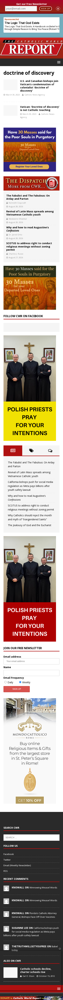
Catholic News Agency (34, 94)
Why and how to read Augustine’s (27, 229)
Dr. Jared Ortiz (15, 234)
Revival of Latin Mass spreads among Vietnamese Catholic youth (30, 213)
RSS (6, 871)
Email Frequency (14, 677)
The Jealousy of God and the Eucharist (29, 525)
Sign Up (45, 9)
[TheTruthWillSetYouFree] (6, 948)
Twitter (7, 859)
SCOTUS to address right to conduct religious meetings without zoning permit (29, 246)
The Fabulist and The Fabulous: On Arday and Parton (28, 197)
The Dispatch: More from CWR (31, 183)
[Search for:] (31, 837)
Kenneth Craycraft (17, 202)
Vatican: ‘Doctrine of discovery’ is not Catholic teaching (39, 108)
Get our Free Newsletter (31, 4)
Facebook (9, 854)
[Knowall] (6, 889)
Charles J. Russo (16, 253)
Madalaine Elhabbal (18, 218)
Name (7, 667)
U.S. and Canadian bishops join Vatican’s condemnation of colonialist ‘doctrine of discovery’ (39, 85)
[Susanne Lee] (6, 929)
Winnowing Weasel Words (43, 887)
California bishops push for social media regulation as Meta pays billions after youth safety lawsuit (30, 485)
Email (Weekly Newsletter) (17, 865)
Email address (12, 656)
